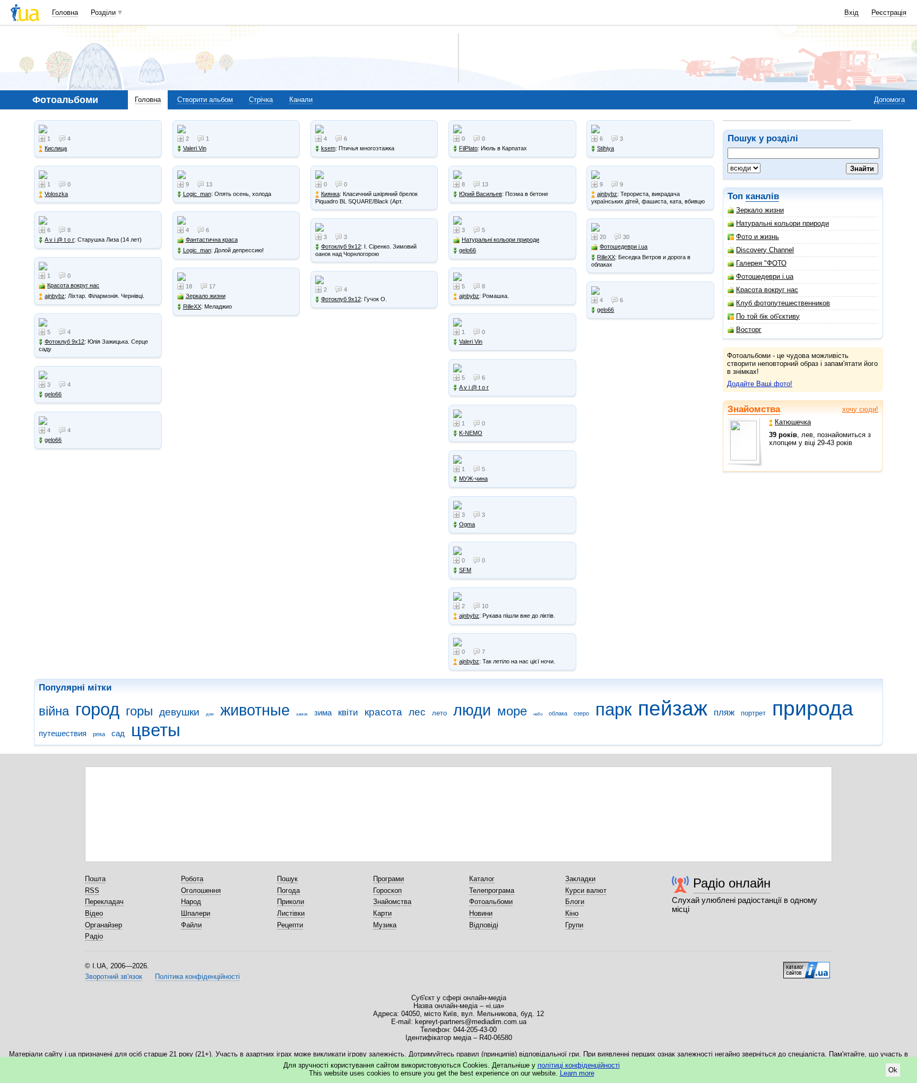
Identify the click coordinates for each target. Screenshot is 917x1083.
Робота (192, 879)
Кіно (571, 913)
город (97, 709)
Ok (892, 1070)
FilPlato (468, 148)
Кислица (56, 148)
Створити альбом (205, 100)
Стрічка (261, 100)
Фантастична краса (212, 239)
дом (210, 714)
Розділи (103, 12)
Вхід (851, 12)
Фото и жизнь (757, 237)
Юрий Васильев (480, 194)
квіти (348, 712)
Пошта (95, 879)
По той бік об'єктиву (768, 316)
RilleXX (192, 306)
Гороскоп (387, 890)
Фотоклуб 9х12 (64, 341)
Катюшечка (793, 422)
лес (417, 712)
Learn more (577, 1073)
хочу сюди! (860, 409)
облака (558, 713)
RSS (92, 890)
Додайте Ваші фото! (759, 384)
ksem (328, 148)
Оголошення (201, 890)
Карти (382, 913)
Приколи (290, 902)
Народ (191, 902)
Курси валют (586, 890)
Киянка (330, 194)
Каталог (482, 879)
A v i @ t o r (59, 239)
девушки (179, 712)
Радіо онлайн (732, 883)
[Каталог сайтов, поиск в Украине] (806, 966)
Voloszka (56, 194)
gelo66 (53, 394)
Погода (288, 890)
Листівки (291, 913)
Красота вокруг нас (767, 290)
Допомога (889, 100)
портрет (753, 713)
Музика (384, 925)
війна (54, 711)
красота (383, 712)
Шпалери (195, 913)
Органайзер (103, 925)
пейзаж (672, 708)
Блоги (574, 902)
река (99, 734)
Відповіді (483, 925)
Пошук (287, 879)
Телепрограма (491, 890)
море (512, 711)
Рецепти (290, 925)
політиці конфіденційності (579, 1065)
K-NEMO (470, 433)
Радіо (94, 936)
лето (439, 713)
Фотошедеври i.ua (764, 276)
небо (537, 714)
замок (302, 714)
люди (472, 710)
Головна (65, 12)
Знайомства (754, 409)
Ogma (467, 524)
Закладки (580, 879)
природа (812, 708)
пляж (724, 712)
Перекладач (104, 902)
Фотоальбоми (491, 902)
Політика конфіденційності (197, 976)
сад (118, 733)
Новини (480, 913)
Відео (94, 913)
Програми (388, 879)
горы (139, 711)
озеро (581, 713)
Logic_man (197, 194)
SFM (465, 570)
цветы (155, 730)
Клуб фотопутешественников (783, 303)
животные (255, 710)
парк (613, 709)
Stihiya (605, 148)
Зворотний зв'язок (113, 976)
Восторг (749, 330)
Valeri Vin (194, 148)
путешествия (62, 733)
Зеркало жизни (760, 210)
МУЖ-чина (473, 478)
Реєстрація (888, 12)
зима (323, 712)
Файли (191, 925)
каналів (762, 196)
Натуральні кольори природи (782, 223)
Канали (301, 100)
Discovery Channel (765, 250)
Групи (574, 925)
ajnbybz (55, 296)
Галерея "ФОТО (761, 263)
